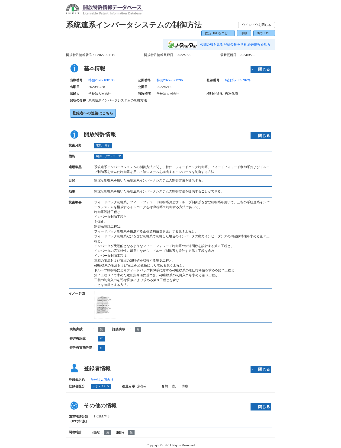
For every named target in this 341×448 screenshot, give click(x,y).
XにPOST (264, 33)
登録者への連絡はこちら (92, 113)
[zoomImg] (106, 305)
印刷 (244, 33)
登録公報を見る (235, 44)
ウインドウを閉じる (256, 25)
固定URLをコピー (218, 33)
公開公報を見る (211, 44)
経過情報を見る (259, 44)
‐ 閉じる (261, 69)
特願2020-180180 (101, 80)
